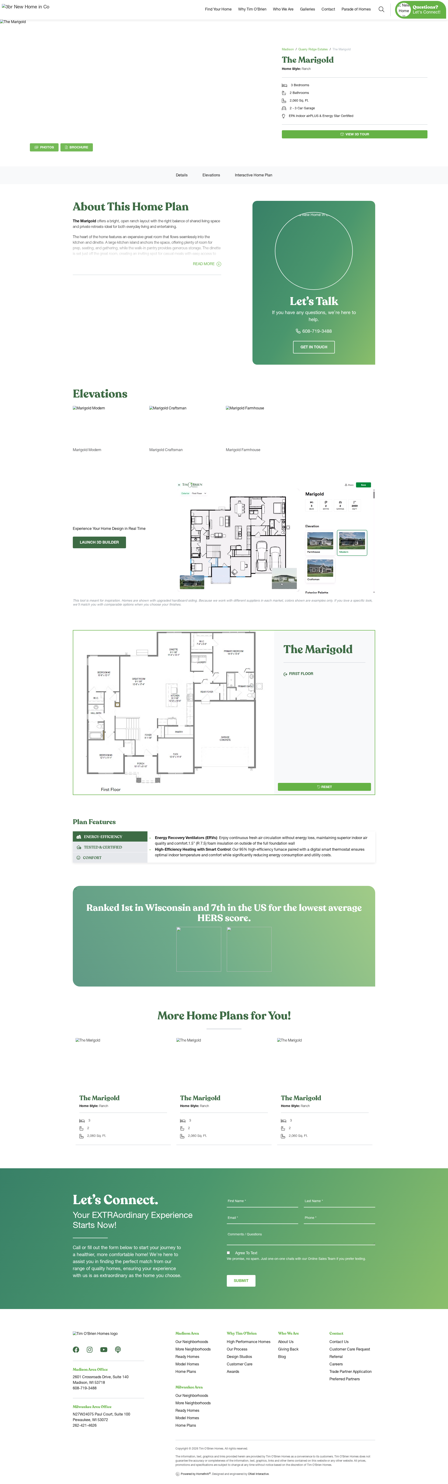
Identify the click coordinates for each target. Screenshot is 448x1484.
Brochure (81, 147)
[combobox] (381, 10)
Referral (336, 1357)
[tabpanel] (173, 713)
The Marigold (99, 1098)
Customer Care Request (349, 1350)
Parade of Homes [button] (356, 10)
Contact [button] (328, 10)
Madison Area (187, 1333)
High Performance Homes (248, 1342)
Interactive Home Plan (253, 176)
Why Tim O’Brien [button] (252, 10)
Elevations (211, 176)
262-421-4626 (85, 1426)
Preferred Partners (344, 1379)
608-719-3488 (317, 331)
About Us (286, 1342)
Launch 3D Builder (99, 543)
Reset (326, 787)
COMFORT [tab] (92, 857)
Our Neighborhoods (191, 1342)
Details (182, 176)
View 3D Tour (357, 134)
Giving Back (288, 1350)
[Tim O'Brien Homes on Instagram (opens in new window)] (90, 1351)
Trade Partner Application (350, 1372)
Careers (336, 1365)
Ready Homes (187, 1357)
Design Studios (239, 1357)
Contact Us (339, 1342)
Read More (204, 265)
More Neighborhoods (193, 1350)
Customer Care (239, 1365)
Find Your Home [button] (218, 10)
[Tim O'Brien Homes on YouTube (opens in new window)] (104, 1351)
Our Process (237, 1350)
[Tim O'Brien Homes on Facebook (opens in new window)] (76, 1351)
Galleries (307, 10)
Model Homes (187, 1365)
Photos (47, 147)
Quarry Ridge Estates (313, 49)
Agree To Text (245, 1253)
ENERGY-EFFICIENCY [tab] (103, 837)
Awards (233, 1372)
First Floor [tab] (301, 674)
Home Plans (185, 1372)
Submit (241, 1281)
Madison (288, 49)
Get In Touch (314, 348)
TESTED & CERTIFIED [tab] (103, 847)
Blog (282, 1357)
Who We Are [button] (283, 10)
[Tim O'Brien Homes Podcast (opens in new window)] (118, 1351)
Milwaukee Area (189, 1387)
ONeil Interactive (258, 1474)
